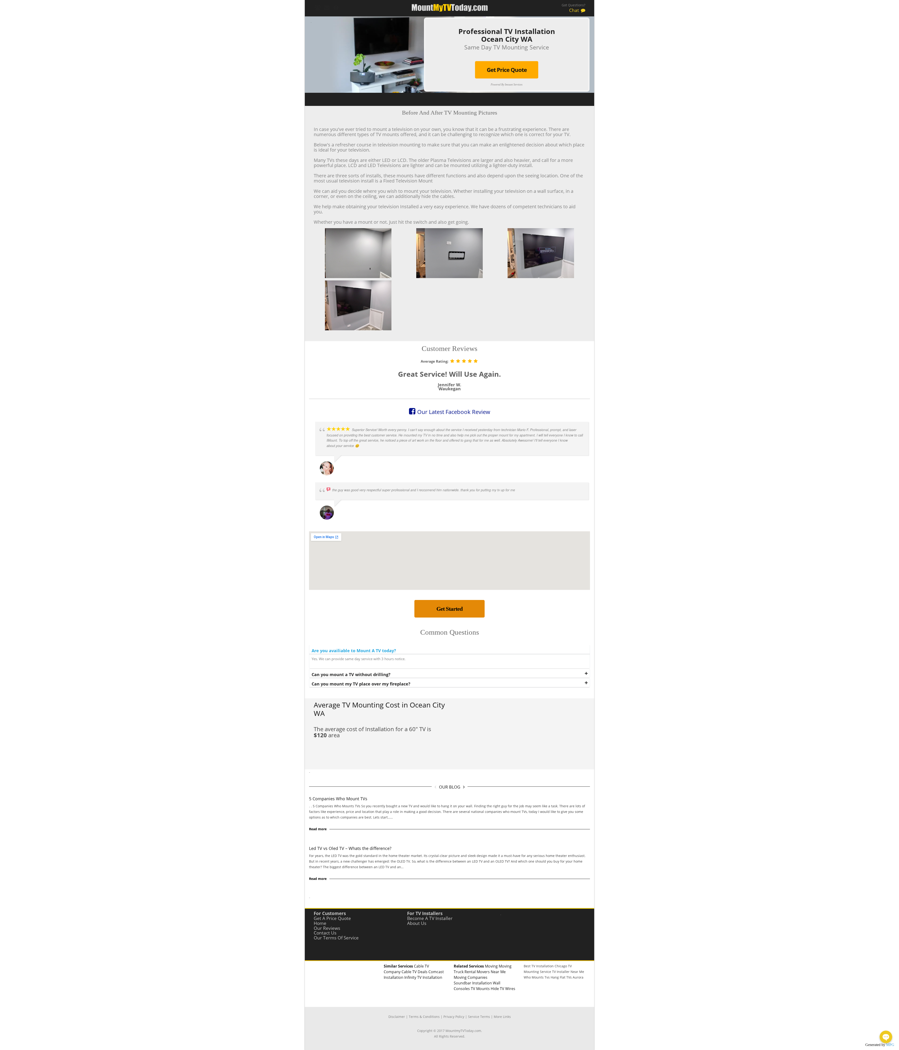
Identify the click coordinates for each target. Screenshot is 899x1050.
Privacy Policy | (455, 1016)
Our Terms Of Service (336, 938)
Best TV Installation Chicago (545, 966)
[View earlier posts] (464, 787)
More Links (502, 1016)
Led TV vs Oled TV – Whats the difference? (350, 848)
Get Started (449, 609)
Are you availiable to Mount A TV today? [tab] (354, 650)
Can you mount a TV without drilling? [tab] (351, 674)
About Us (416, 923)
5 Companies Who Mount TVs (338, 798)
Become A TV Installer (430, 918)
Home (320, 923)
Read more (318, 829)
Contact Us (325, 933)
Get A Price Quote (332, 918)
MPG (890, 1045)
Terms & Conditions (424, 1016)
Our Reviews (327, 928)
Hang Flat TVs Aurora (567, 977)
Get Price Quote (507, 70)
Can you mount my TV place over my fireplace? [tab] (361, 684)
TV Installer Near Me (568, 971)
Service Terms (479, 1016)
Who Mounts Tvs (537, 977)
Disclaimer (396, 1016)
